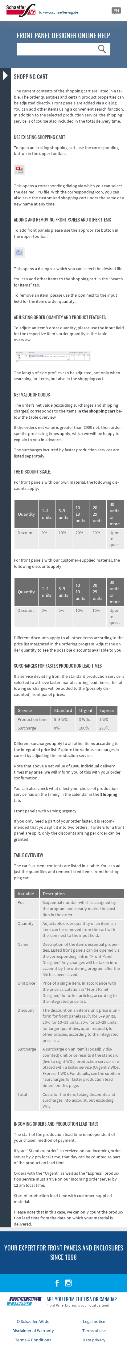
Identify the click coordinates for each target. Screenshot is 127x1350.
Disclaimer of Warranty (33, 1330)
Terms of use (94, 1330)
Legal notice (94, 1321)
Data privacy (94, 1340)
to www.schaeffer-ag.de (58, 12)
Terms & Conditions (33, 1340)
